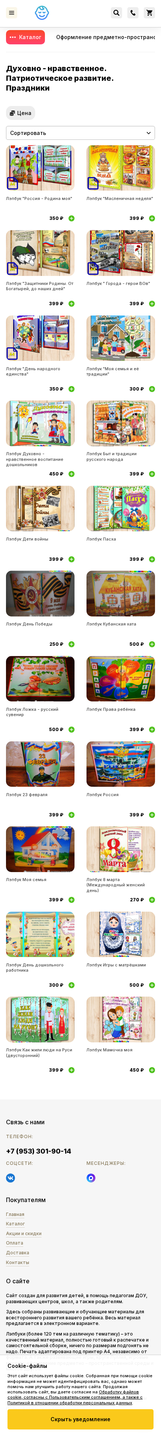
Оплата (14, 1243)
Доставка (17, 1252)
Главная (15, 1214)
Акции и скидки (24, 1233)
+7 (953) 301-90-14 (38, 1151)
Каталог (30, 37)
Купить (72, 218)
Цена (24, 113)
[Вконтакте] (10, 1178)
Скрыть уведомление (80, 1419)
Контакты (17, 1262)
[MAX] (90, 1178)
